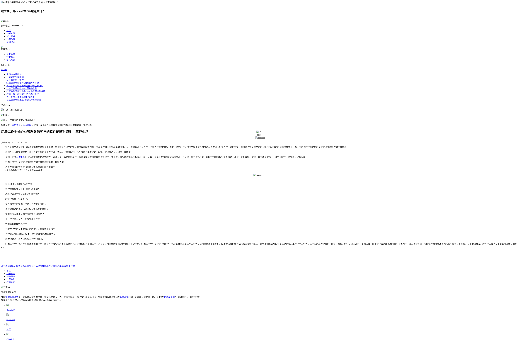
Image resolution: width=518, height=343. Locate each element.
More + (4, 69)
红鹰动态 (10, 282)
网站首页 (16, 125)
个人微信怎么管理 (15, 80)
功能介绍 (10, 33)
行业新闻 (10, 57)
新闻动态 (10, 42)
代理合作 (10, 39)
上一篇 (34, 266)
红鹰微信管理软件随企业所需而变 (22, 83)
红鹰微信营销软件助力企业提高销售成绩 (25, 91)
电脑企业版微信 (14, 74)
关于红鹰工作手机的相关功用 (20, 97)
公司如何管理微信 (15, 77)
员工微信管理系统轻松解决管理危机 (23, 100)
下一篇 (72, 266)
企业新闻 (10, 54)
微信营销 (124, 297)
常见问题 (10, 60)
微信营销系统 (11, 297)
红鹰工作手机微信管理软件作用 (21, 88)
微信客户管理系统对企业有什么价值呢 (24, 85)
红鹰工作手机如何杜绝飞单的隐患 (22, 94)
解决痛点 (10, 36)
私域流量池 (169, 297)
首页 (8, 30)
